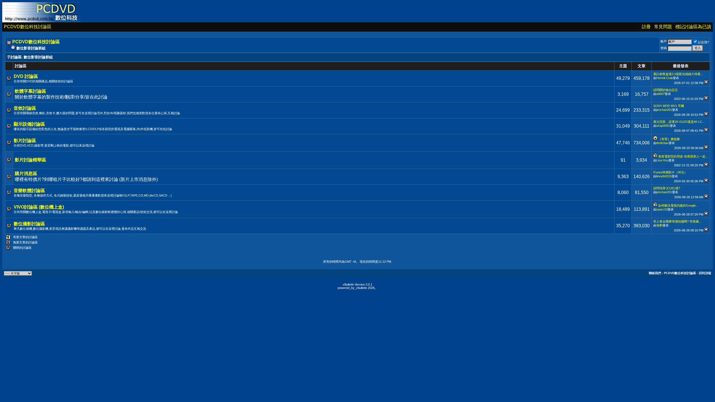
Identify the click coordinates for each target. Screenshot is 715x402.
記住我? (703, 42)
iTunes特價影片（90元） (670, 172)
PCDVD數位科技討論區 (27, 26)
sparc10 (662, 209)
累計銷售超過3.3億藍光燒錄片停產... (678, 74)
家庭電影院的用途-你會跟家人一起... (683, 156)
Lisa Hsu (662, 160)
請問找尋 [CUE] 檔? (666, 188)
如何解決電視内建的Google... (678, 205)
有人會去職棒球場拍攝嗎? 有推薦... (677, 221)
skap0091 (663, 125)
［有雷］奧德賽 (669, 139)
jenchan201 (664, 109)
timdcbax (662, 143)
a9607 (660, 93)
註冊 (646, 26)
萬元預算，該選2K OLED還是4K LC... (679, 121)
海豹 (659, 225)
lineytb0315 (664, 176)
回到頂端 (705, 273)
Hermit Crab (664, 78)
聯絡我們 (655, 273)
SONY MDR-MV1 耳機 (668, 105)
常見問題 (663, 26)
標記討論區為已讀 (693, 26)
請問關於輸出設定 (665, 90)
